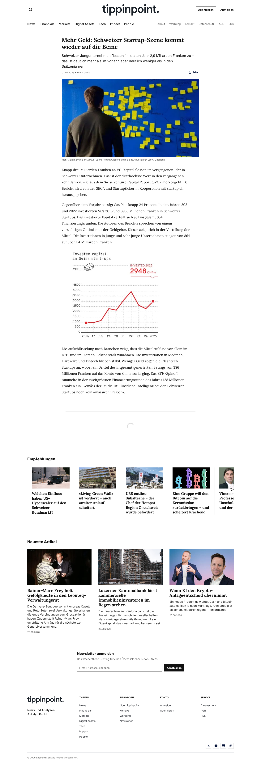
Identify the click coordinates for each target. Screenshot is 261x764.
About (161, 23)
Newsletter (126, 720)
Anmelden (227, 9)
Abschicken (174, 667)
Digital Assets (85, 24)
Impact (115, 24)
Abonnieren (206, 9)
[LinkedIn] (223, 746)
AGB (221, 23)
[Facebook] (216, 746)
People (129, 24)
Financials (47, 24)
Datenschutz (207, 23)
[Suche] (30, 10)
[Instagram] (231, 746)
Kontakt (190, 23)
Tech (102, 24)
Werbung (175, 23)
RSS (231, 23)
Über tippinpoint (129, 705)
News (31, 24)
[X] (208, 746)
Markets (65, 24)
